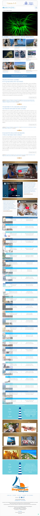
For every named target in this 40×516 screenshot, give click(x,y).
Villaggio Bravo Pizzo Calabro (11, 101)
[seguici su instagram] (19, 497)
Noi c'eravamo (30, 495)
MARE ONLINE (20, 511)
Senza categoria (23, 154)
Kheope (17, 155)
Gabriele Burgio (30, 127)
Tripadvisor (5, 128)
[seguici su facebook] (24, 497)
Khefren (15, 155)
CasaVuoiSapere (23, 500)
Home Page (9, 495)
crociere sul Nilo (11, 155)
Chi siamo (14, 495)
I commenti (24, 495)
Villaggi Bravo (4, 101)
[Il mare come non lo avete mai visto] (20, 24)
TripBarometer (10, 128)
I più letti (19, 495)
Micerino (20, 155)
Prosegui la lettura (32, 97)
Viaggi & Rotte (17, 127)
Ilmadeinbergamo (17, 500)
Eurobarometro (25, 127)
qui (31, 415)
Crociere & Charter (18, 154)
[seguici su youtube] (22, 497)
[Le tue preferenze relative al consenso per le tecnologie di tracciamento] (38, 514)
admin (13, 127)
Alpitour (22, 127)
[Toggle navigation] (36, 8)
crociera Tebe (6, 155)
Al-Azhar (29, 154)
